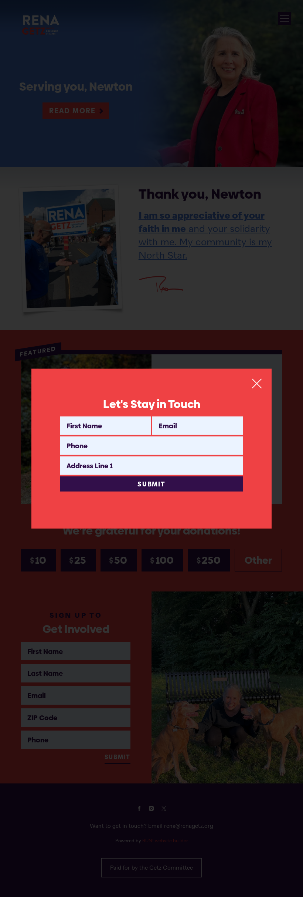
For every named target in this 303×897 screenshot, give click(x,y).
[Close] (257, 383)
